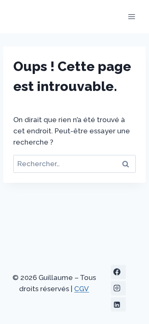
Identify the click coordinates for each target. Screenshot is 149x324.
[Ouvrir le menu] (131, 16)
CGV (81, 289)
